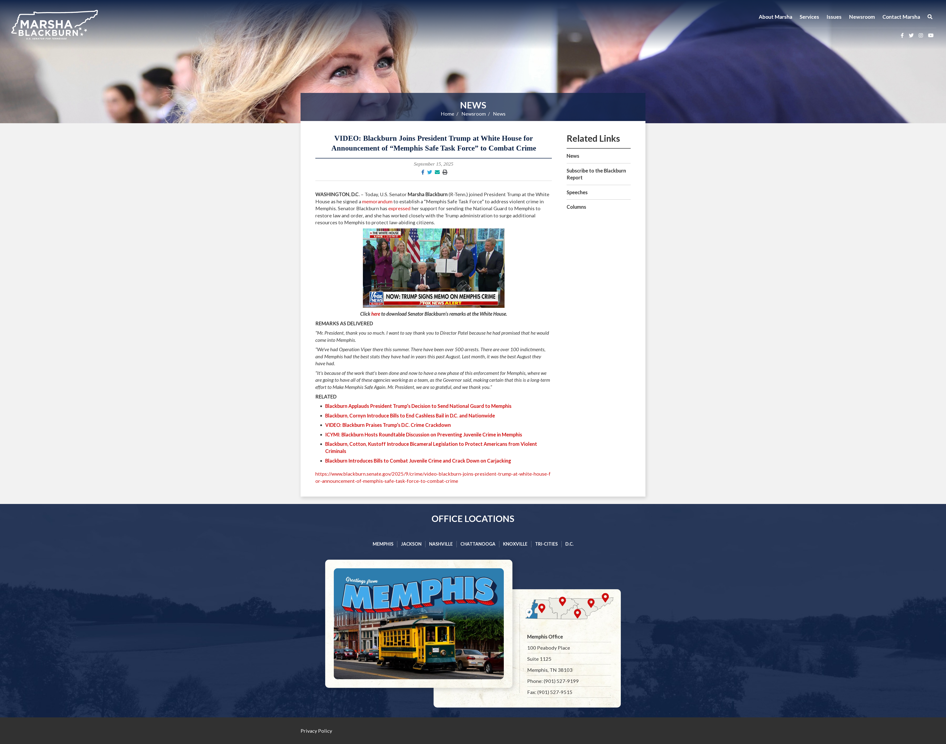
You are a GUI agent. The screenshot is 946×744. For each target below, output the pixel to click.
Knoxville (515, 544)
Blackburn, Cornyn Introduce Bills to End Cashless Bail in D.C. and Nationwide (410, 415)
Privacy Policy (316, 731)
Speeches (577, 192)
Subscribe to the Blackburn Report (596, 174)
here (375, 314)
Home (447, 114)
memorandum (377, 201)
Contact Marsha (901, 17)
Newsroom (862, 17)
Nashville (441, 544)
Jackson (411, 544)
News (473, 105)
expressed (399, 208)
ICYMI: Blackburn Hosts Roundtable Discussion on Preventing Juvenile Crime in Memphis (423, 434)
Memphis (383, 544)
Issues (834, 17)
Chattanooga (477, 544)
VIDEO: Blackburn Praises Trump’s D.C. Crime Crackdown (388, 425)
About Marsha (775, 17)
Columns (576, 207)
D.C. (569, 544)
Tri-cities (546, 544)
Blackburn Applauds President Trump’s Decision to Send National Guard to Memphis (418, 406)
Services (809, 17)
